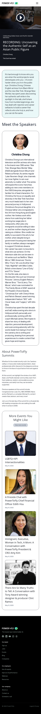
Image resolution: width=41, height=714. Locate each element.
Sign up (4, 645)
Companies (5, 659)
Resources (5, 679)
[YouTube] (10, 636)
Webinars (5, 676)
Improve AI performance (9, 673)
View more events (20, 425)
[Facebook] (3, 636)
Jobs (3, 649)
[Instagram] (13, 636)
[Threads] (17, 636)
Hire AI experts (6, 669)
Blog (3, 655)
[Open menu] (37, 3)
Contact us (5, 693)
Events (4, 652)
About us (5, 690)
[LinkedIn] (6, 636)
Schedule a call (7, 696)
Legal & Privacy (34, 706)
